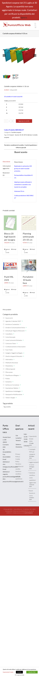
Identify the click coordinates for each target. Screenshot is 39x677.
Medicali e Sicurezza (11, 362)
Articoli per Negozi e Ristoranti (15, 331)
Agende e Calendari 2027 (13, 321)
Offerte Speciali (10, 369)
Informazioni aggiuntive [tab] (7, 167)
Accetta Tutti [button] (32, 672)
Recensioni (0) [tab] (6, 174)
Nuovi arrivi (9, 318)
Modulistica (9, 366)
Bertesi (29, 135)
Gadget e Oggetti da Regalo (13, 353)
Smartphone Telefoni (11, 388)
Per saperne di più (19, 675)
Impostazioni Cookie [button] (8, 672)
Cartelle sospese (16, 132)
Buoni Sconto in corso (32, 493)
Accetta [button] (19, 672)
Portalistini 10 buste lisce (28, 279)
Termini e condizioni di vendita (19, 466)
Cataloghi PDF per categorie (32, 451)
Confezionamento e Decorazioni (15, 346)
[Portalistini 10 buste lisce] (28, 266)
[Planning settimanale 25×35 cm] (28, 222)
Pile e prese (9, 372)
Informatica (9, 359)
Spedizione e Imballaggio (13, 391)
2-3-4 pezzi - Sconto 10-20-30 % (17, 135)
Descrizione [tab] (6, 161)
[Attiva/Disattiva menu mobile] (35, 24)
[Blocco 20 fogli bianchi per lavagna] (10, 222)
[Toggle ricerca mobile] (35, 25)
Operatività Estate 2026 (32, 438)
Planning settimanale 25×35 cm (28, 236)
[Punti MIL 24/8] (10, 266)
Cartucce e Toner (10, 343)
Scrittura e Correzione (12, 385)
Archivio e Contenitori (12, 324)
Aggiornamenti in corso (32, 463)
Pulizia (7, 378)
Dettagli (14, 249)
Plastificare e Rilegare (12, 375)
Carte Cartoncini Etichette (13, 340)
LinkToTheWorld (28, 513)
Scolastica (8, 382)
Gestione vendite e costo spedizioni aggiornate (32, 477)
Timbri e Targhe (10, 397)
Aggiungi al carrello (24, 121)
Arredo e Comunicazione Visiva (15, 327)
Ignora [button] (24, 17)
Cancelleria (8, 334)
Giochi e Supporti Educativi (13, 356)
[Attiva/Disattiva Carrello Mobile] (35, 27)
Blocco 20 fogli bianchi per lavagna (9, 236)
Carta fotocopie (10, 337)
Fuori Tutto (9, 350)
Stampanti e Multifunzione (13, 394)
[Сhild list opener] (22, 321)
